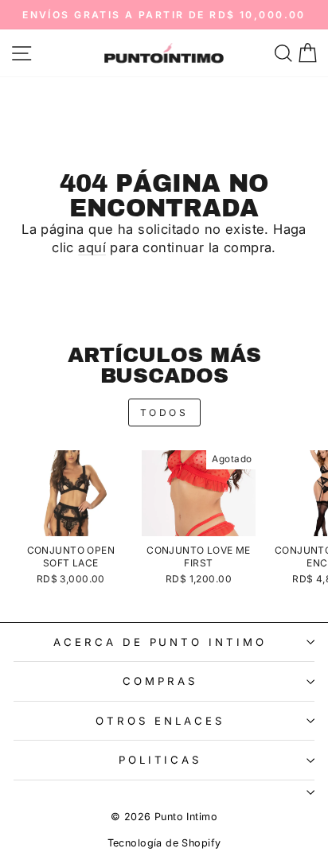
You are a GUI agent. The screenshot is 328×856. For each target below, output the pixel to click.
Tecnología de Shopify (164, 843)
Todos (164, 412)
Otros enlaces (160, 720)
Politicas (160, 759)
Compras (160, 681)
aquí (92, 247)
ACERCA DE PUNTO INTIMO (160, 642)
